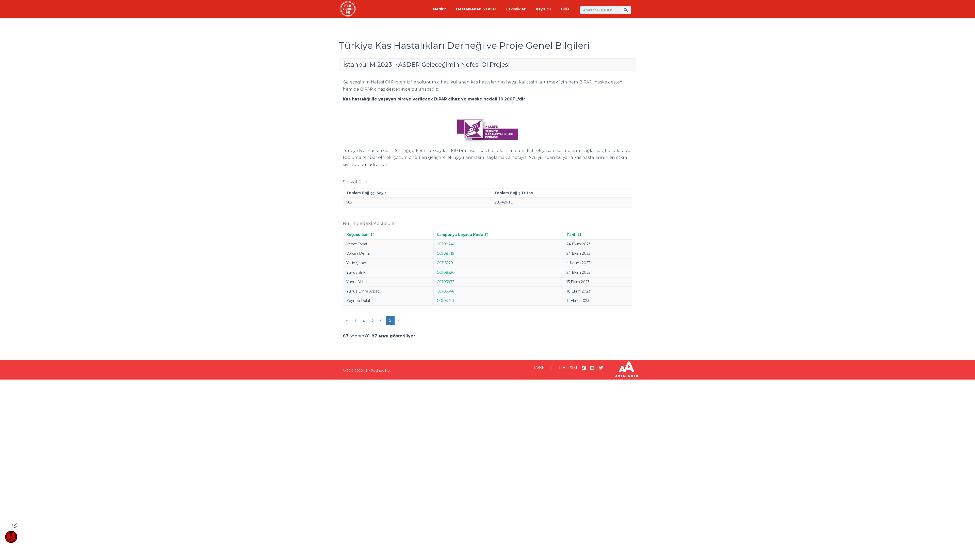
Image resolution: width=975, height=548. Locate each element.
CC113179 (445, 263)
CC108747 (446, 244)
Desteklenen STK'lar (476, 9)
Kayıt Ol (543, 9)
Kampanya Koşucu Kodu (460, 234)
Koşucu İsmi (357, 234)
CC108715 (445, 253)
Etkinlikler (516, 9)
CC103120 (445, 300)
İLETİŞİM (568, 367)
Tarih (571, 234)
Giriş (565, 9)
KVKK (539, 367)
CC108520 (446, 272)
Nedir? (439, 9)
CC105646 (445, 291)
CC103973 (445, 282)
